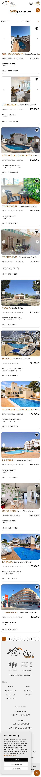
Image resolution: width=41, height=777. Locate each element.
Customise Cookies (16, 764)
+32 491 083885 (20, 723)
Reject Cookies (16, 768)
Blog (28, 687)
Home (10, 687)
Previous (3, 39)
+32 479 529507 (20, 714)
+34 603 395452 (22, 727)
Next (37, 39)
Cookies (33, 766)
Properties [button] (10, 691)
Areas (29, 695)
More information (10, 756)
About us (10, 695)
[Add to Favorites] (37, 28)
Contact (28, 691)
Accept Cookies (16, 760)
